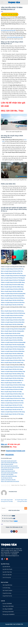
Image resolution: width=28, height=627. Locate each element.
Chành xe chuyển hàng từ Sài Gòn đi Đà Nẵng (12, 335)
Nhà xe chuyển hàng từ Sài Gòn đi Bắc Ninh (12, 291)
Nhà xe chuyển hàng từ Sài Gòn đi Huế (10, 333)
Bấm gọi (4, 444)
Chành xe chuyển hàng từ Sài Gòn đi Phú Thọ (12, 268)
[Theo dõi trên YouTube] (16, 531)
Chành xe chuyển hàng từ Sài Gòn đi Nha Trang (13, 360)
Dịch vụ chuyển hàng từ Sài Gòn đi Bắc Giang (12, 284)
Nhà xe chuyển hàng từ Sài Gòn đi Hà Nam (11, 317)
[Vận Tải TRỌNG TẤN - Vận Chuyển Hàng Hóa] (14, 2)
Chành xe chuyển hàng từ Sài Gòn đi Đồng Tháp (13, 371)
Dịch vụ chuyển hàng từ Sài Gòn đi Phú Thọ (12, 271)
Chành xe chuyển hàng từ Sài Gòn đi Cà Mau (12, 389)
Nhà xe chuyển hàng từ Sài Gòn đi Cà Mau (11, 391)
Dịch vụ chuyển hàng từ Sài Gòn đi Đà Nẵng (12, 340)
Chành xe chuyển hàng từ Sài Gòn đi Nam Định (12, 320)
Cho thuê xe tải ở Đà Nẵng (7, 474)
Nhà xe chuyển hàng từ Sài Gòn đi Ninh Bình (12, 324)
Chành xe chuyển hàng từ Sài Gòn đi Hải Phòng (13, 298)
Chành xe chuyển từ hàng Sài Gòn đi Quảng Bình (13, 328)
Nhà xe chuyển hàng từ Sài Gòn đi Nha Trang (12, 362)
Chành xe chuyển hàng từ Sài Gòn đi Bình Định (12, 351)
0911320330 (9, 454)
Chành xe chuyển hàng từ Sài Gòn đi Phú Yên (12, 355)
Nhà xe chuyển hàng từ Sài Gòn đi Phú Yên (11, 358)
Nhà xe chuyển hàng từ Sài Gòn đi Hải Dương (12, 311)
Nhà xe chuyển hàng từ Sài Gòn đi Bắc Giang (12, 286)
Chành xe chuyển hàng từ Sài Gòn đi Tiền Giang (13, 411)
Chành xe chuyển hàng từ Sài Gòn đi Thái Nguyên (13, 275)
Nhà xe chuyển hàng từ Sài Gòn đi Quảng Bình (12, 331)
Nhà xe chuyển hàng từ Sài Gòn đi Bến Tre (11, 382)
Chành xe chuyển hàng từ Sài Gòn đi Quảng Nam (13, 346)
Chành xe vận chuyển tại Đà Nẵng (9, 476)
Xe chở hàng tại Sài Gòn (6, 477)
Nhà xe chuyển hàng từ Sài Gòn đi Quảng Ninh (12, 295)
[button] (2, 2)
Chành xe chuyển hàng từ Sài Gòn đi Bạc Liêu (12, 393)
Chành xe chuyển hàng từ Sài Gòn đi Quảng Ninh (13, 293)
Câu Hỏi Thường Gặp (7, 577)
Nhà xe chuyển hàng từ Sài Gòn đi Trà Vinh (11, 405)
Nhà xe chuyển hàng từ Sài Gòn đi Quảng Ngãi (12, 344)
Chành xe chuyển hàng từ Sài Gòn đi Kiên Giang (13, 384)
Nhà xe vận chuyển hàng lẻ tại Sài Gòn (10, 481)
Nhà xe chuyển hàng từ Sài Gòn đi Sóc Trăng (12, 400)
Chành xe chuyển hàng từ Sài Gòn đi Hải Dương (13, 313)
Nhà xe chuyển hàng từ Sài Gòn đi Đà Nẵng (11, 337)
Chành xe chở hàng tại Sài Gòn (8, 479)
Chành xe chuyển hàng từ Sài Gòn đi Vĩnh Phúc (13, 302)
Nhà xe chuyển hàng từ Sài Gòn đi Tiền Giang (12, 414)
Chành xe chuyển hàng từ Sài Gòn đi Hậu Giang (13, 376)
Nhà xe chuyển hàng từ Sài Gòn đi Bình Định (12, 353)
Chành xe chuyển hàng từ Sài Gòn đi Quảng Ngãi (13, 342)
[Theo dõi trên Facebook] (11, 531)
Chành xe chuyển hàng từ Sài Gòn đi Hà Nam (12, 315)
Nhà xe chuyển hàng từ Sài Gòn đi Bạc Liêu (12, 396)
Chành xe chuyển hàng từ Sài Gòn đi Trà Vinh (12, 402)
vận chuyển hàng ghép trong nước (15, 37)
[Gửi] (25, 508)
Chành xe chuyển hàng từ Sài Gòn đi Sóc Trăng (13, 398)
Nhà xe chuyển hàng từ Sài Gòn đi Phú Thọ (11, 273)
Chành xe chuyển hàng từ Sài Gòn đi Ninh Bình (12, 322)
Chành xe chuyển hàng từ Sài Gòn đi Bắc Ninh (12, 289)
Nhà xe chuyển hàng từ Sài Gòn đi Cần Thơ (11, 409)
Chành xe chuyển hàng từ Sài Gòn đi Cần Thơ (12, 407)
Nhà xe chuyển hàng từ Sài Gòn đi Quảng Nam (12, 349)
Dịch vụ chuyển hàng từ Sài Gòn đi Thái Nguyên (13, 277)
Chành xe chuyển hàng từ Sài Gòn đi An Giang (12, 367)
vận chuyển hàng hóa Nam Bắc (8, 30)
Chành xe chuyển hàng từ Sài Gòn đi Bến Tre (12, 380)
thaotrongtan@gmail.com (15, 451)
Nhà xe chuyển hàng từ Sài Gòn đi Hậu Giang (12, 378)
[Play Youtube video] (14, 257)
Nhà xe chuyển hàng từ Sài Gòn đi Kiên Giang (12, 387)
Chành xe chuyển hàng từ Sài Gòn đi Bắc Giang (13, 282)
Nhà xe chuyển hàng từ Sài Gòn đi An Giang (12, 369)
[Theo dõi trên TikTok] (14, 531)
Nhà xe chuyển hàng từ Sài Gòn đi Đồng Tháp (12, 373)
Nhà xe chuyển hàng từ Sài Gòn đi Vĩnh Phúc (12, 304)
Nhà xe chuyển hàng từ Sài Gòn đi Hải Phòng (12, 300)
